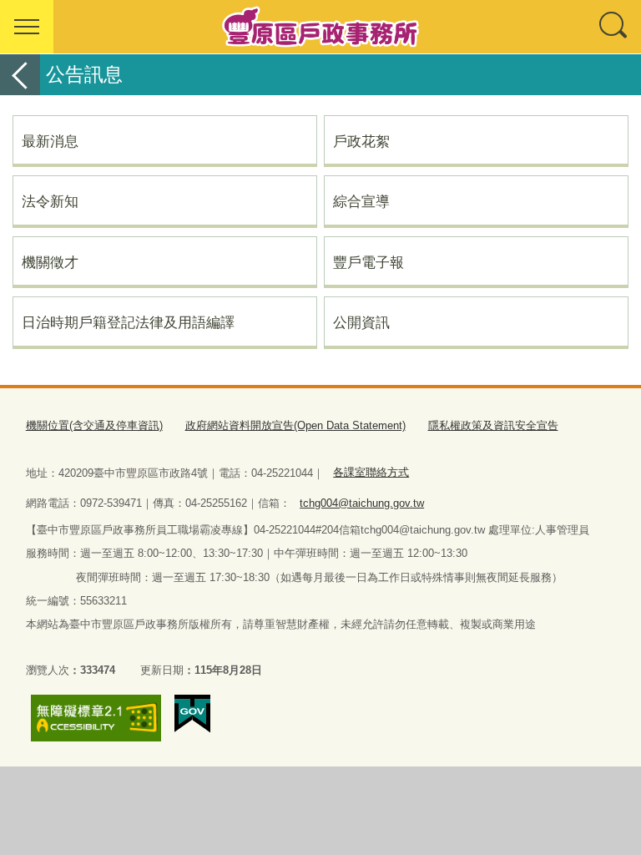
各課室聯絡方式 (371, 472)
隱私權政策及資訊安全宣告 (493, 425)
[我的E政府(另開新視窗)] (192, 714)
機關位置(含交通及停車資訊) (94, 425)
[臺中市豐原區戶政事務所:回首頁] (320, 26)
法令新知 (50, 201)
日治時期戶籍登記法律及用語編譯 (128, 322)
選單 (26, 26)
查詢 (614, 26)
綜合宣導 (361, 201)
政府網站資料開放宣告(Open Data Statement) (295, 425)
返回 (20, 74)
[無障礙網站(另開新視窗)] (96, 718)
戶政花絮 (361, 141)
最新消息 (50, 141)
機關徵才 (50, 262)
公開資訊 (361, 322)
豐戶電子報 (368, 262)
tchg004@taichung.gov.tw (362, 503)
